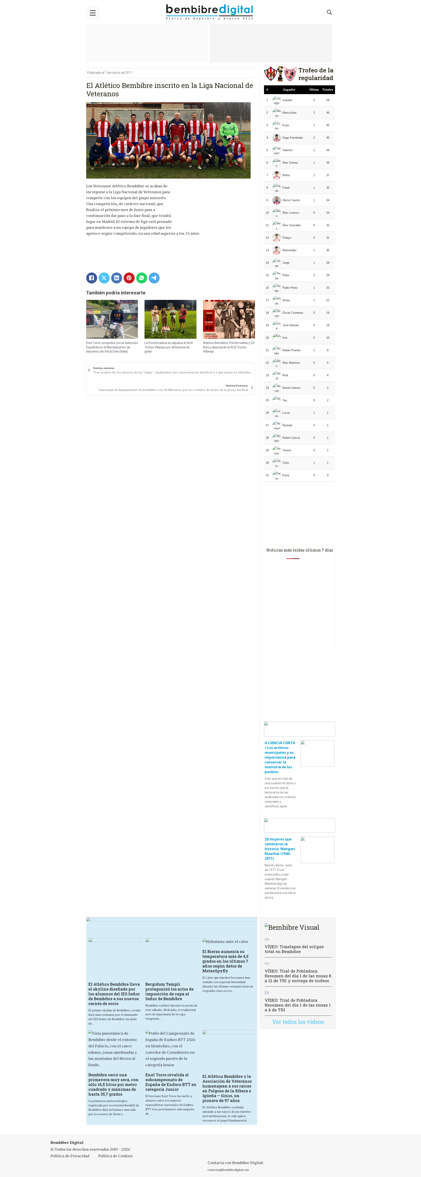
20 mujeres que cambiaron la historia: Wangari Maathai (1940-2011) (280, 849)
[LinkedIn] (116, 277)
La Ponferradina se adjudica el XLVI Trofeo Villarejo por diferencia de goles (168, 347)
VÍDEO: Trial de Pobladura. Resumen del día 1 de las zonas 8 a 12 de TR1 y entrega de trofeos (298, 975)
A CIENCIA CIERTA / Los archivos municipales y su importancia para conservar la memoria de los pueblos (280, 757)
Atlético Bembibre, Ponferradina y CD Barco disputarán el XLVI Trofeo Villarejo (229, 347)
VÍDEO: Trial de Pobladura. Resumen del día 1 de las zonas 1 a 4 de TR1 (298, 1004)
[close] (92, 13)
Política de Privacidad (69, 1155)
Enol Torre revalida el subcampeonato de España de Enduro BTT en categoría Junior (170, 1082)
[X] (104, 277)
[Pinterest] (129, 277)
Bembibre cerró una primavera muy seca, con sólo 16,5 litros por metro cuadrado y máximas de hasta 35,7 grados (113, 1084)
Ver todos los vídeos (298, 1021)
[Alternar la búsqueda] (329, 12)
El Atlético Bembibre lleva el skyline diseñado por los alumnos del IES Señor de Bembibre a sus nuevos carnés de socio (114, 994)
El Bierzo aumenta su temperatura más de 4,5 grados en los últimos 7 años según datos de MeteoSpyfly (225, 961)
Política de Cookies (115, 1155)
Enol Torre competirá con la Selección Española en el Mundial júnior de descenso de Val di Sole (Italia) (112, 347)
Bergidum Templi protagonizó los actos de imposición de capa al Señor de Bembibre (169, 991)
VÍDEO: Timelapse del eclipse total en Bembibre (294, 949)
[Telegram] (154, 277)
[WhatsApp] (141, 277)
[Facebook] (91, 277)
